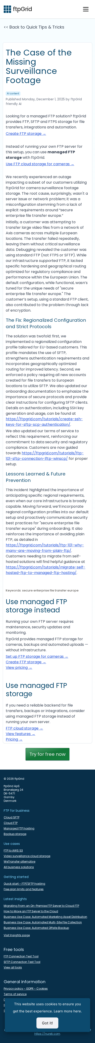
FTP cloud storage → (24, 728)
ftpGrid (22, 9)
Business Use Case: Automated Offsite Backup (36, 928)
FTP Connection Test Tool (21, 956)
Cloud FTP (11, 823)
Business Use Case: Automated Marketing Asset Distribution (45, 917)
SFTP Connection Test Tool (22, 962)
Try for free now (47, 754)
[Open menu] (85, 9)
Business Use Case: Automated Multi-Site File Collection (43, 922)
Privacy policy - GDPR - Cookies (26, 989)
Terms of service (15, 994)
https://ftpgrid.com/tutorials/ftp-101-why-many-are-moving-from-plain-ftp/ (45, 547)
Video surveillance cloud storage (27, 856)
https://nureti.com (47, 1034)
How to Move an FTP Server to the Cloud (31, 911)
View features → (20, 733)
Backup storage (15, 834)
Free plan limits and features (24, 889)
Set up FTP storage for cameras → (37, 656)
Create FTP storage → (26, 133)
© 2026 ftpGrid (14, 779)
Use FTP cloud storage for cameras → (40, 164)
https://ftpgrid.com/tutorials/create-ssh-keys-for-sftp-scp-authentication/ (44, 421)
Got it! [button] (47, 1023)
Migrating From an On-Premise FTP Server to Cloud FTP (41, 906)
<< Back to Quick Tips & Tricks (34, 27)
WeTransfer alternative (19, 861)
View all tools (13, 967)
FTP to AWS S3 (13, 850)
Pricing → (14, 739)
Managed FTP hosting (19, 828)
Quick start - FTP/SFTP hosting (24, 884)
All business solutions (19, 867)
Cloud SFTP (11, 817)
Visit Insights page (17, 935)
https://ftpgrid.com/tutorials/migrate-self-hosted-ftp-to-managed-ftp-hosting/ (45, 570)
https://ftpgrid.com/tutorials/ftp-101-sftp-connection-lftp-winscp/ (45, 455)
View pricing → (19, 667)
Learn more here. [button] (68, 1011)
